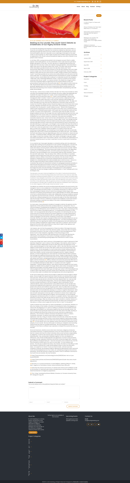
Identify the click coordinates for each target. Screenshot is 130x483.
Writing (98, 6)
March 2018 (87, 68)
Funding (86, 86)
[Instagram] (100, 2)
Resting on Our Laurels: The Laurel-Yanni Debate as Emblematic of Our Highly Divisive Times (92, 39)
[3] (43, 201)
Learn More (33, 432)
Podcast (92, 6)
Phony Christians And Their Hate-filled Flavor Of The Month (92, 27)
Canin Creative (84, 482)
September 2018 (88, 61)
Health (85, 89)
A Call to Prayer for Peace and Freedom (92, 23)
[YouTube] (98, 2)
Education (86, 79)
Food (85, 82)
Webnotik (75, 482)
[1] (59, 83)
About (83, 6)
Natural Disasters (88, 92)
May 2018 (86, 65)
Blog (87, 6)
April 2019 (86, 55)
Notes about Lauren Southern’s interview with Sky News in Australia (92, 33)
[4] (46, 260)
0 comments (55, 40)
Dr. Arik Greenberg (36, 40)
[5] (33, 321)
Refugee (86, 96)
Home (78, 6)
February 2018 (87, 72)
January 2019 (87, 58)
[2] (51, 96)
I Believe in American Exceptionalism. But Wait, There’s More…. (92, 46)
